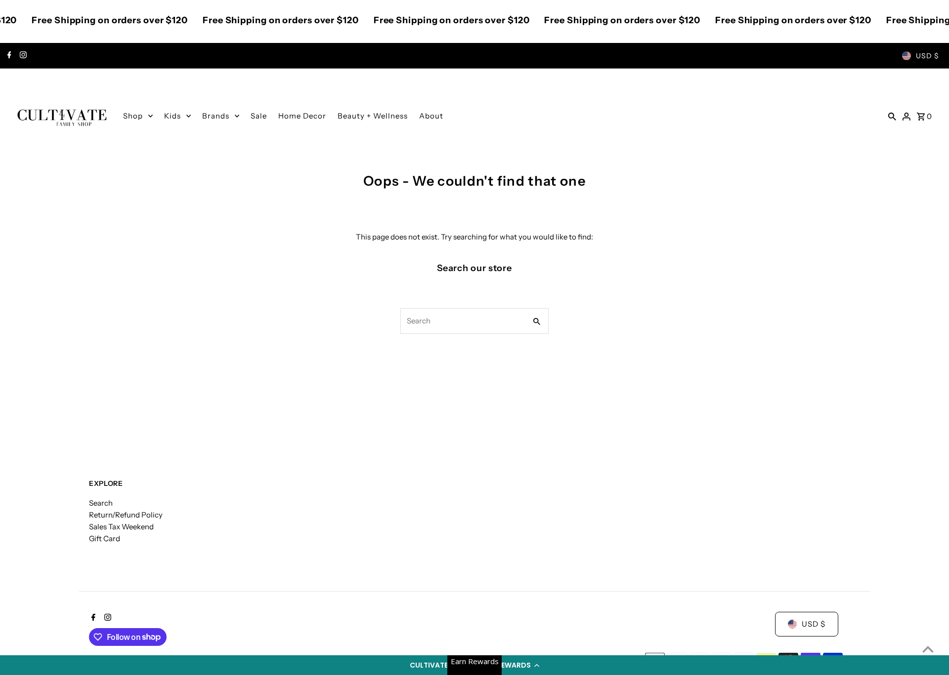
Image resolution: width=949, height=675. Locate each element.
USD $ (927, 55)
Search (101, 503)
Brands (215, 115)
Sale (259, 115)
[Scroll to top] (928, 649)
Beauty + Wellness (373, 115)
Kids (172, 115)
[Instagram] (22, 56)
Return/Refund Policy (126, 514)
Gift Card (104, 538)
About (431, 115)
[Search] (892, 116)
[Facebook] (8, 56)
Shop (133, 115)
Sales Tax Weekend (121, 526)
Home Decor (302, 115)
